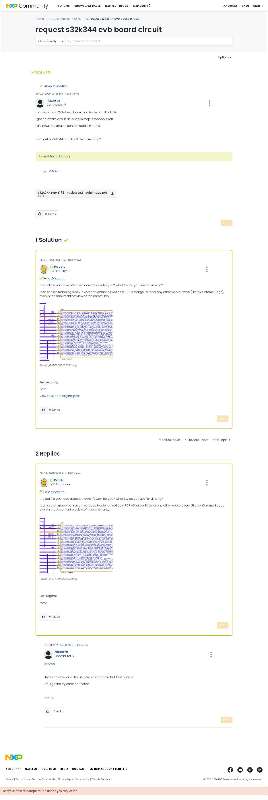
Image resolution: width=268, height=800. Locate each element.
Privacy (9, 779)
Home (40, 19)
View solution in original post (60, 396)
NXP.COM (140, 6)
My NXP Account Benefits (108, 769)
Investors (48, 769)
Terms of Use (22, 779)
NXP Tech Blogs (117, 6)
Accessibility (83, 779)
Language (229, 6)
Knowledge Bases (87, 6)
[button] (209, 103)
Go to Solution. (59, 156)
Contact (79, 769)
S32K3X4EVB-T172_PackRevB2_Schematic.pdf (72, 193)
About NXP (13, 769)
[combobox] (148, 41)
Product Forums (59, 19)
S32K (77, 19)
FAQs (246, 6)
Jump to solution (55, 86)
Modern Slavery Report (61, 779)
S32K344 (54, 171)
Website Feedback (102, 779)
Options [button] (223, 57)
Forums (64, 6)
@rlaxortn (57, 278)
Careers (31, 769)
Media (64, 769)
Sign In (258, 6)
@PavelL (49, 664)
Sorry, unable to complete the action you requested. (40, 791)
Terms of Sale (39, 779)
